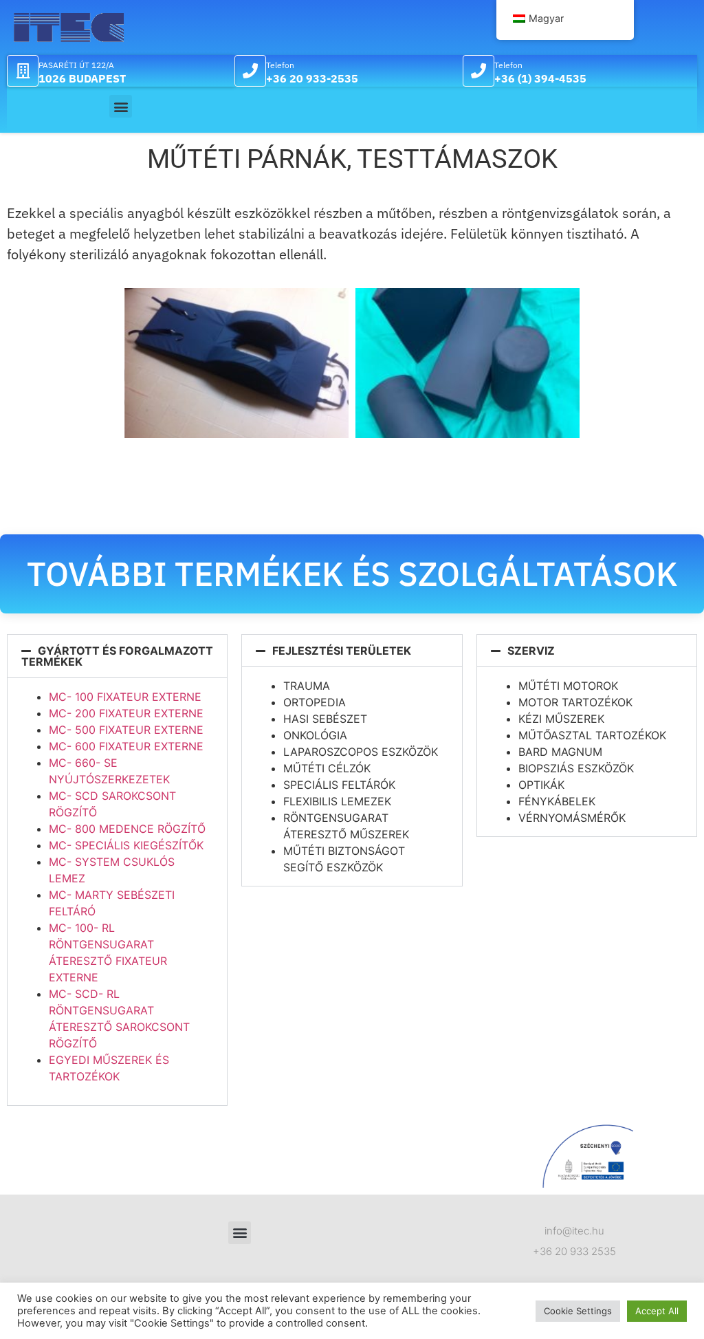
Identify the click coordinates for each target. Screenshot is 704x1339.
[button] (120, 106)
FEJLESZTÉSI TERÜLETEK (341, 650)
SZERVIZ (531, 650)
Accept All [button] (657, 1310)
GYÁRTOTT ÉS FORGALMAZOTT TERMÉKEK (117, 656)
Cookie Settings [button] (578, 1310)
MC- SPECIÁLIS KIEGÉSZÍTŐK (126, 845)
